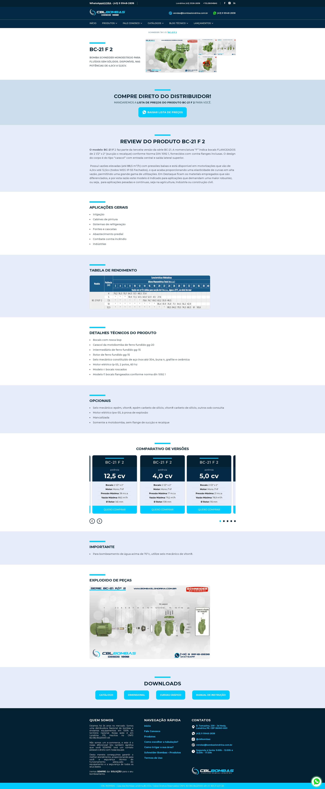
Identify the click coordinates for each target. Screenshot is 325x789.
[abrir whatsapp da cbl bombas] (316, 781)
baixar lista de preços (165, 112)
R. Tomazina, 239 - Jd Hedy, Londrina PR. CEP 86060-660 (211, 727)
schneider (153, 32)
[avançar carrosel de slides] (99, 521)
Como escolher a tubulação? (161, 742)
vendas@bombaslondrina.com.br (190, 13)
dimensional (136, 695)
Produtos (149, 736)
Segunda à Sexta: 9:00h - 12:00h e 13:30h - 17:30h (214, 751)
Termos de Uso (153, 758)
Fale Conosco (152, 731)
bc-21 (163, 32)
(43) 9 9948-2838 (226, 13)
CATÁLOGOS (154, 23)
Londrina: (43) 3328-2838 (188, 3)
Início (147, 726)
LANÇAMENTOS (202, 23)
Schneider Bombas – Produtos (162, 752)
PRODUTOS (108, 23)
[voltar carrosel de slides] (92, 521)
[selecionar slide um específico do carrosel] (220, 521)
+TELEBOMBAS (210, 3)
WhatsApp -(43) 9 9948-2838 (112, 3)
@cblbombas (203, 739)
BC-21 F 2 (172, 32)
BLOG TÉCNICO (177, 23)
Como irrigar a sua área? (159, 747)
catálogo (106, 695)
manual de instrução (211, 695)
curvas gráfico (170, 695)
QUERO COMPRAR (162, 509)
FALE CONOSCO (131, 23)
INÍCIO (93, 23)
